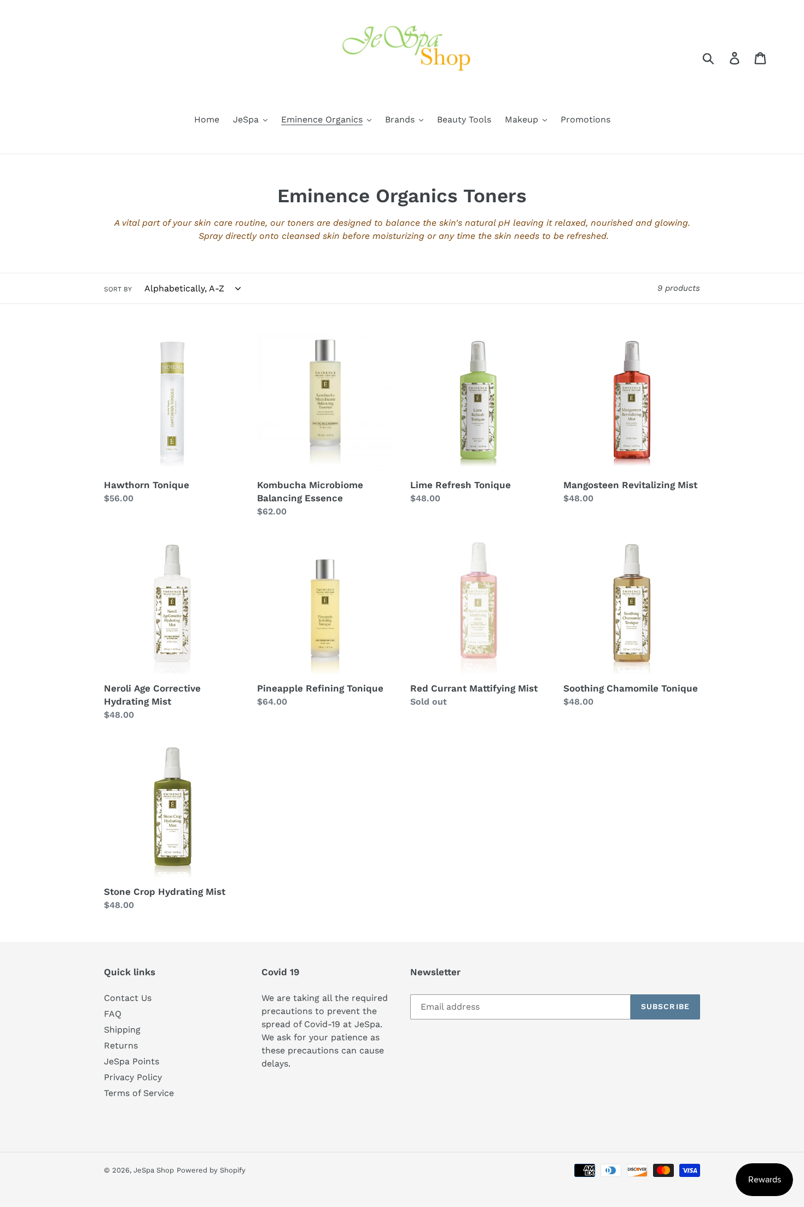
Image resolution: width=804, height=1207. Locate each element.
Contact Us (128, 998)
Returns (121, 1045)
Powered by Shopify (211, 1170)
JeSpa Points (131, 1061)
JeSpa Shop (153, 1170)
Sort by (118, 289)
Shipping (122, 1029)
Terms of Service (139, 1093)
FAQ (112, 1014)
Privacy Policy (133, 1077)
